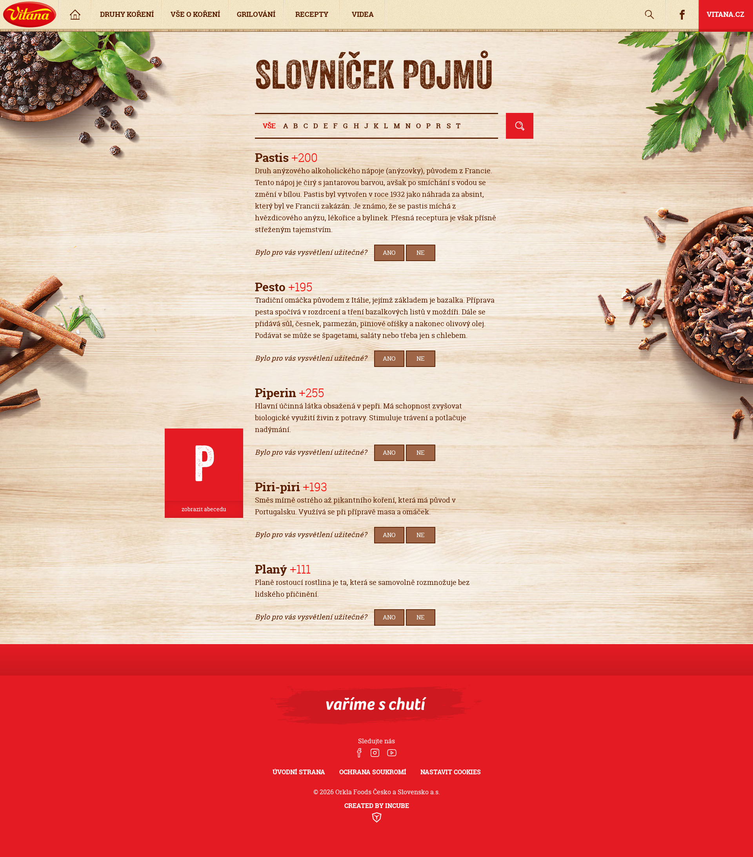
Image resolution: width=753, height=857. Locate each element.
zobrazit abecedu (204, 509)
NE (421, 253)
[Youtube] (392, 753)
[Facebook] (359, 753)
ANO (389, 253)
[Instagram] (374, 753)
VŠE (269, 126)
